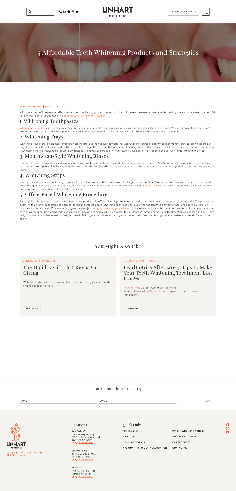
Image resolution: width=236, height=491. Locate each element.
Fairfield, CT (78, 467)
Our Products (181, 442)
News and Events (134, 442)
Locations (79, 425)
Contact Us (179, 448)
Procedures (130, 431)
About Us (129, 436)
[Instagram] (73, 11)
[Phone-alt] (60, 11)
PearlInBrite (131, 287)
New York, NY (79, 431)
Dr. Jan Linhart (158, 291)
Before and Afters (184, 436)
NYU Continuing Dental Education (145, 448)
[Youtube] (77, 11)
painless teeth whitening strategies (84, 115)
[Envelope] (64, 11)
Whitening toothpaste (32, 127)
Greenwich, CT (79, 450)
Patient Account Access (188, 431)
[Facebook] (68, 11)
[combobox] (40, 12)
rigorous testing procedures (112, 208)
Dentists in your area (157, 185)
